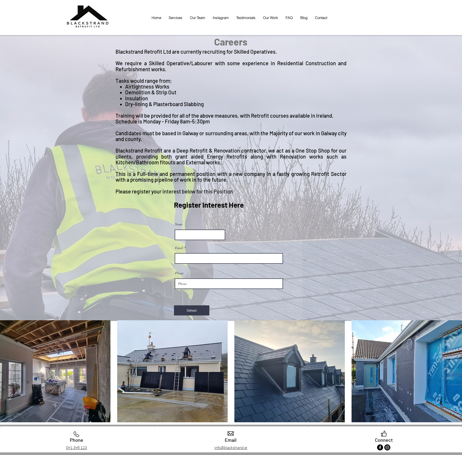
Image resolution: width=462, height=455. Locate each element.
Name (179, 224)
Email (179, 248)
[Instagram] (387, 447)
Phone (179, 273)
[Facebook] (380, 447)
